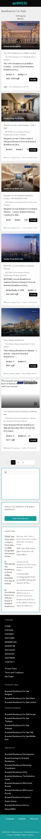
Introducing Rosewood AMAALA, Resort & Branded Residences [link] (25, 593)
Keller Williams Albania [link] (29, 373)
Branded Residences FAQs (16, 772)
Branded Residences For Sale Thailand (17, 719)
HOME (8, 626)
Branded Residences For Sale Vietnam (17, 727)
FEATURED (9, 638)
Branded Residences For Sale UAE (19, 732)
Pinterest (34, 819)
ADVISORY (10, 654)
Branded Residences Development (19, 754)
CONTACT (10, 662)
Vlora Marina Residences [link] (14, 340)
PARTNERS (10, 658)
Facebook (9, 819)
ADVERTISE (10, 646)
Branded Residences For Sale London (20, 702)
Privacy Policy (11, 668)
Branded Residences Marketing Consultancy (18, 766)
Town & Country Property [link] (30, 157)
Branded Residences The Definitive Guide (20, 777)
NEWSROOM (10, 642)
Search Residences (20, 518)
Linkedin (22, 819)
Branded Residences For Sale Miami (20, 698)
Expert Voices (11, 801)
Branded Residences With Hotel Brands (18, 784)
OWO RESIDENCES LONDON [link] (18, 87)
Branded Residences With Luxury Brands (19, 791)
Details (33, 79)
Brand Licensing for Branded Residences (17, 759)
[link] (20, 35)
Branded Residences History (17, 805)
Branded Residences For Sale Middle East (20, 738)
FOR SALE (9, 630)
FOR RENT (9, 634)
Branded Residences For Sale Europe (20, 714)
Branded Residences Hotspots (18, 797)
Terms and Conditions (14, 672)
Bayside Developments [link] (29, 448)
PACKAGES (10, 650)
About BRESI (10, 809)
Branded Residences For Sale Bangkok (17, 692)
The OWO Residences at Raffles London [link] (20, 53)
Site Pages (9, 676)
